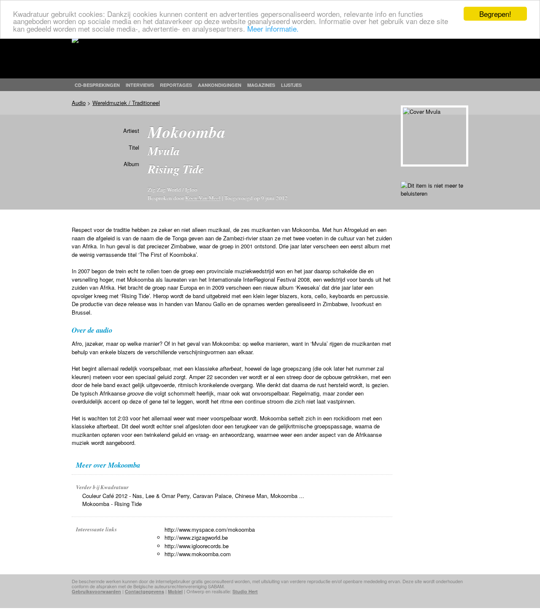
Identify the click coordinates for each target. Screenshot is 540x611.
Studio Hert (245, 591)
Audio (79, 103)
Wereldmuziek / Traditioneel (126, 103)
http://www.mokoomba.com (198, 554)
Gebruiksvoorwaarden (96, 591)
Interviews (140, 85)
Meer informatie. (273, 28)
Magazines (261, 85)
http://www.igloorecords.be (197, 546)
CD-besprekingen (97, 85)
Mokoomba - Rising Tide (112, 504)
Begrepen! (495, 13)
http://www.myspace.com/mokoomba (210, 529)
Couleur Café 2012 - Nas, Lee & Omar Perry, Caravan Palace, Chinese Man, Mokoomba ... (193, 496)
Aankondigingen (219, 85)
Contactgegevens (144, 591)
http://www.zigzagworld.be (196, 537)
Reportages (176, 85)
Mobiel (175, 591)
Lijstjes (291, 85)
